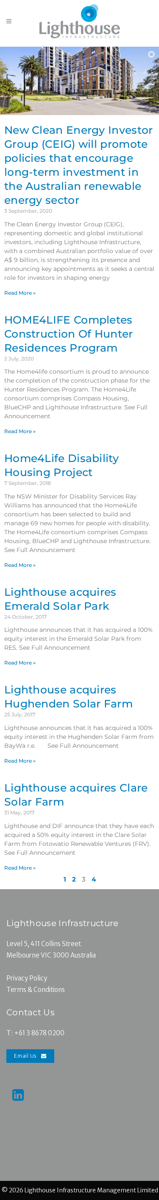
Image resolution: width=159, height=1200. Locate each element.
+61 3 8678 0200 (39, 1033)
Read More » (20, 293)
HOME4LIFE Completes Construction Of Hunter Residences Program (68, 333)
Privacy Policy (26, 978)
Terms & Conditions (35, 990)
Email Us (25, 1056)
